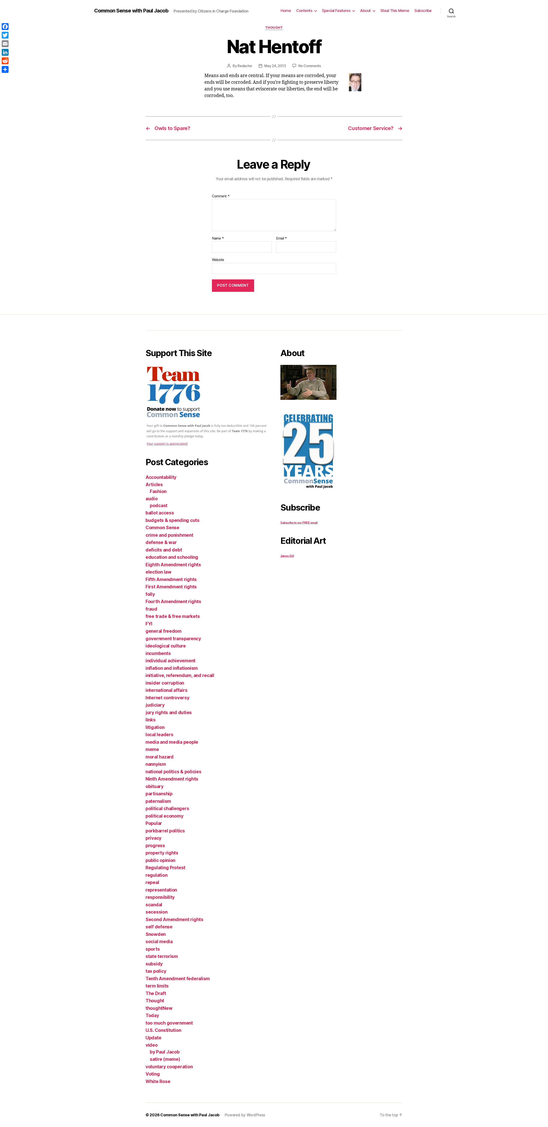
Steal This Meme (394, 10)
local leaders (159, 734)
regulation (156, 875)
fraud (151, 609)
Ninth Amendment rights (172, 779)
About (365, 10)
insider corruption (165, 683)
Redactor (245, 66)
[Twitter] (5, 35)
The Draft (156, 993)
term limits (157, 986)
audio (152, 498)
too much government (169, 1023)
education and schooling (172, 557)
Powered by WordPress (245, 1115)
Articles (154, 484)
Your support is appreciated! (167, 444)
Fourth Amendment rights (173, 601)
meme (152, 749)
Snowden (156, 934)
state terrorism (162, 956)
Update (153, 1037)
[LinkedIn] (5, 52)
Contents (304, 10)
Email (281, 238)
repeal (152, 882)
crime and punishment (169, 535)
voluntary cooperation (169, 1066)
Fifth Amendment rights (171, 579)
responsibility (160, 897)
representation (161, 890)
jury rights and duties (169, 712)
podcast (158, 505)
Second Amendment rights (174, 919)
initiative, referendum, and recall (180, 675)
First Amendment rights (171, 586)
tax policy (156, 971)
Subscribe (423, 10)
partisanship (159, 793)
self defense (159, 926)
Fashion (158, 491)
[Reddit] (5, 61)
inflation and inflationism (172, 668)
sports (153, 949)
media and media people (172, 742)
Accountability (161, 477)
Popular (154, 823)
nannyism (156, 764)
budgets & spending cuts (173, 520)
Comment (221, 196)
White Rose (158, 1081)
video (152, 1045)
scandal (154, 904)
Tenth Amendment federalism (178, 978)
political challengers (167, 808)
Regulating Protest (165, 867)
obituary (155, 786)
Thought (274, 28)
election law (158, 572)
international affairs (166, 690)
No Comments (309, 66)
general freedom (164, 631)
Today (152, 1015)
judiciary (155, 705)
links (151, 719)
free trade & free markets (173, 616)
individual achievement (170, 660)
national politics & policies (173, 771)
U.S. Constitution (163, 1030)
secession (157, 912)
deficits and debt (164, 550)
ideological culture (166, 646)
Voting (153, 1074)
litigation (155, 727)
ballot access (160, 513)
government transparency (173, 638)
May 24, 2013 (275, 66)
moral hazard (160, 757)
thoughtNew (159, 1008)
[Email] (5, 43)
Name (218, 238)
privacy (153, 838)
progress (155, 845)
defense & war (161, 542)
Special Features (336, 10)
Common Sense (162, 527)
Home (286, 10)
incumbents (158, 653)
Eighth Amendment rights (173, 564)
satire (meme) (165, 1059)
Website (218, 260)
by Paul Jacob (165, 1052)
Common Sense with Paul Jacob (131, 10)
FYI (149, 623)
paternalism (158, 801)
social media (159, 941)
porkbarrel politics (165, 830)
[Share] (5, 69)
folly (150, 594)
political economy (164, 816)
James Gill (287, 556)
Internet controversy (167, 697)
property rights (162, 853)
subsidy (154, 964)
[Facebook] (5, 26)
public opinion (160, 860)
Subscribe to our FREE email (299, 522)
